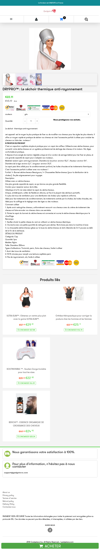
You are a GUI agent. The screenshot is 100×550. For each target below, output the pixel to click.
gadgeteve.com (67, 542)
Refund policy (8, 501)
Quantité (8, 121)
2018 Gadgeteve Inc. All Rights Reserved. (43, 542)
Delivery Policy (8, 504)
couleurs (8, 114)
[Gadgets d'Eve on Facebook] (50, 530)
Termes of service (9, 498)
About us (6, 492)
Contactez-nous (9, 507)
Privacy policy (8, 495)
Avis (15, 101)
